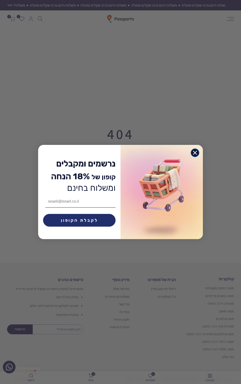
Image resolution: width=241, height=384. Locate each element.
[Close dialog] (195, 153)
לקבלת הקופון (79, 220)
